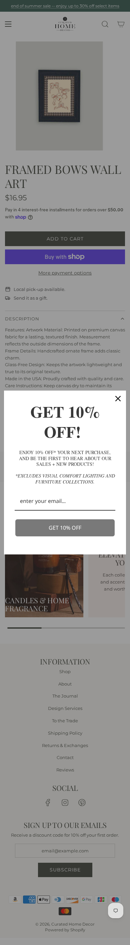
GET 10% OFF (65, 527)
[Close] (118, 399)
